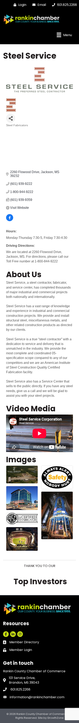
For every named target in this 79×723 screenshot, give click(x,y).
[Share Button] (10, 118)
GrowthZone (55, 718)
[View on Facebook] (9, 220)
